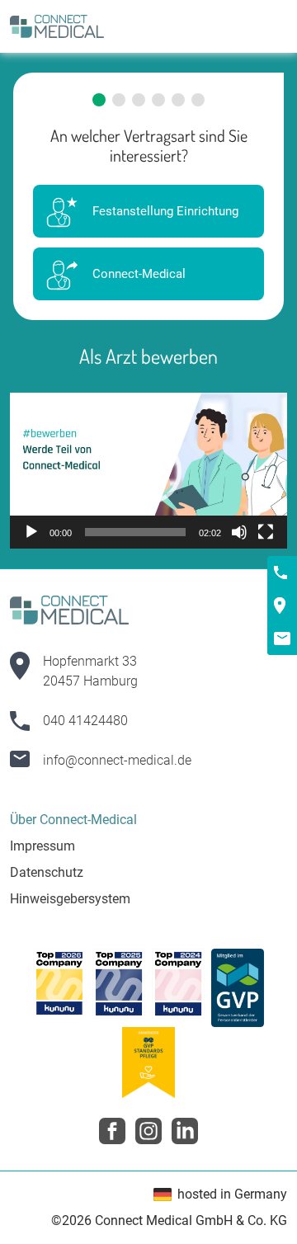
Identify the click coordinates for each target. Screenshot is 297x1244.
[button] (149, 471)
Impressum (42, 846)
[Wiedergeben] (31, 532)
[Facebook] (112, 1131)
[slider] (135, 532)
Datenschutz (46, 872)
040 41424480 (85, 720)
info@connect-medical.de (117, 760)
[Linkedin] (185, 1131)
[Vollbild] (265, 532)
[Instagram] (148, 1131)
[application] (148, 471)
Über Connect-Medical (73, 819)
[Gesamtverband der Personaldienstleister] (237, 988)
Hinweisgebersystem (70, 899)
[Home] (57, 26)
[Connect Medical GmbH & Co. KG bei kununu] (59, 988)
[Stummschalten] (239, 532)
